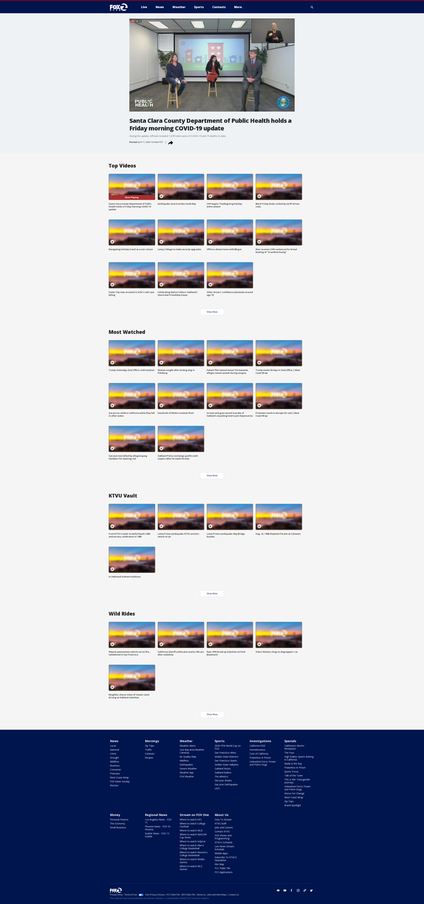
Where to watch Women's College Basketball (194, 854)
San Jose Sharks (223, 780)
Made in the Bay (293, 763)
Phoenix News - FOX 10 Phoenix (157, 828)
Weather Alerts (188, 745)
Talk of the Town (293, 775)
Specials (290, 741)
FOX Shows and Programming (223, 837)
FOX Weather (187, 776)
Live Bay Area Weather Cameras (192, 751)
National (114, 749)
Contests (150, 753)
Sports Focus (291, 771)
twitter (311, 890)
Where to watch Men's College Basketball (192, 847)
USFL (217, 788)
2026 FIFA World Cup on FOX (228, 747)
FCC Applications (224, 872)
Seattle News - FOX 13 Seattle (157, 835)
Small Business (118, 827)
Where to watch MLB (191, 830)
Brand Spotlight (292, 805)
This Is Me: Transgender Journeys (297, 781)
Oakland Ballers (223, 772)
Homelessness (257, 749)
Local (113, 745)
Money (115, 815)
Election (114, 785)
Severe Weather (188, 768)
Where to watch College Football (192, 825)
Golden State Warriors (226, 756)
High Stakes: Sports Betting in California (299, 758)
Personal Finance (119, 819)
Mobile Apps (221, 853)
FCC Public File (222, 868)
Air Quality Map (188, 756)
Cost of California (259, 753)
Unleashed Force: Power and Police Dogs (263, 763)
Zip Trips (149, 745)
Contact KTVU (222, 831)
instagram (298, 890)
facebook (291, 890)
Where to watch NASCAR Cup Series (193, 836)
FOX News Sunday (120, 781)
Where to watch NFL (191, 819)
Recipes (149, 757)
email (278, 890)
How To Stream (223, 819)
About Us (221, 815)
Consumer (115, 769)
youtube (285, 890)
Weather (186, 741)
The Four (289, 752)
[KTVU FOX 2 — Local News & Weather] (121, 7)
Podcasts (115, 773)
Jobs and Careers (224, 827)
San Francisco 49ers (225, 752)
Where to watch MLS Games (191, 868)
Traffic (148, 749)
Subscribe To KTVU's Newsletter (226, 859)
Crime (113, 753)
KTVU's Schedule (224, 842)
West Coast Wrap (119, 777)
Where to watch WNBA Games (192, 861)
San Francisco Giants (226, 760)
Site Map (219, 864)
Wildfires (114, 761)
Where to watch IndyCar (193, 841)
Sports (219, 741)
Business (115, 765)
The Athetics (221, 776)
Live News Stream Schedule (224, 848)
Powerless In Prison (260, 757)
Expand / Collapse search (312, 7)
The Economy (117, 823)
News (114, 741)
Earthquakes (186, 764)
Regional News (156, 815)
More (238, 7)
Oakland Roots (223, 768)
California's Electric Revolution (294, 747)
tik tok (304, 890)
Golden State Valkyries (226, 764)
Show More (212, 312)
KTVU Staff (220, 823)
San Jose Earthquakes (226, 784)
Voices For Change (294, 793)
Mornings (152, 741)
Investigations (260, 741)
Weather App (187, 772)
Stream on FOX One (194, 815)
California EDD (257, 745)
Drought (114, 757)
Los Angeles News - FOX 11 (158, 821)
